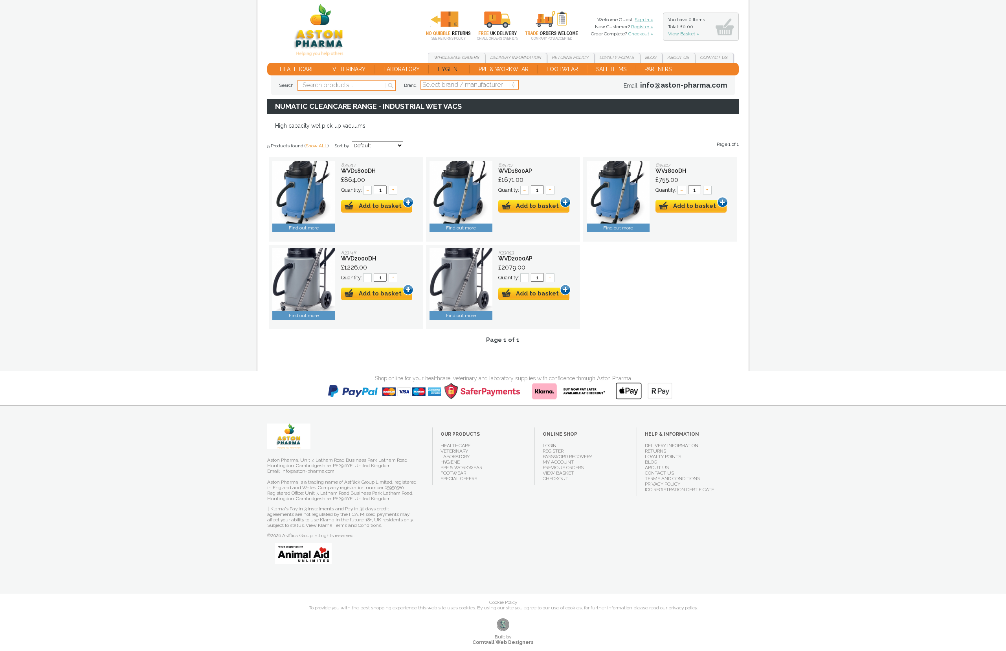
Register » (642, 26)
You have (686, 27)
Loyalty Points (663, 456)
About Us (657, 467)
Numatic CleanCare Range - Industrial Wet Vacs (321, 31)
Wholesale (545, 25)
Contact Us (659, 473)
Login (549, 445)
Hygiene (449, 69)
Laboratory (402, 69)
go (390, 85)
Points (616, 57)
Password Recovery (567, 456)
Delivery (492, 25)
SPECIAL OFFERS (459, 478)
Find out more (304, 228)
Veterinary (348, 69)
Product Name (303, 192)
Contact (713, 57)
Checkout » (640, 34)
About (678, 57)
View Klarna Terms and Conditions (343, 525)
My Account (558, 462)
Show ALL (316, 146)
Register (553, 451)
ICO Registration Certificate (679, 489)
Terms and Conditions (672, 478)
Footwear (562, 69)
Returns (443, 25)
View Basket (558, 473)
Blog (650, 57)
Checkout (555, 478)
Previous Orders (563, 467)
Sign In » (644, 19)
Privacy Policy (662, 484)
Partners (658, 69)
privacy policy (682, 608)
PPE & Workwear (504, 69)
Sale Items (611, 69)
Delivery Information (671, 445)
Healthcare (297, 69)
